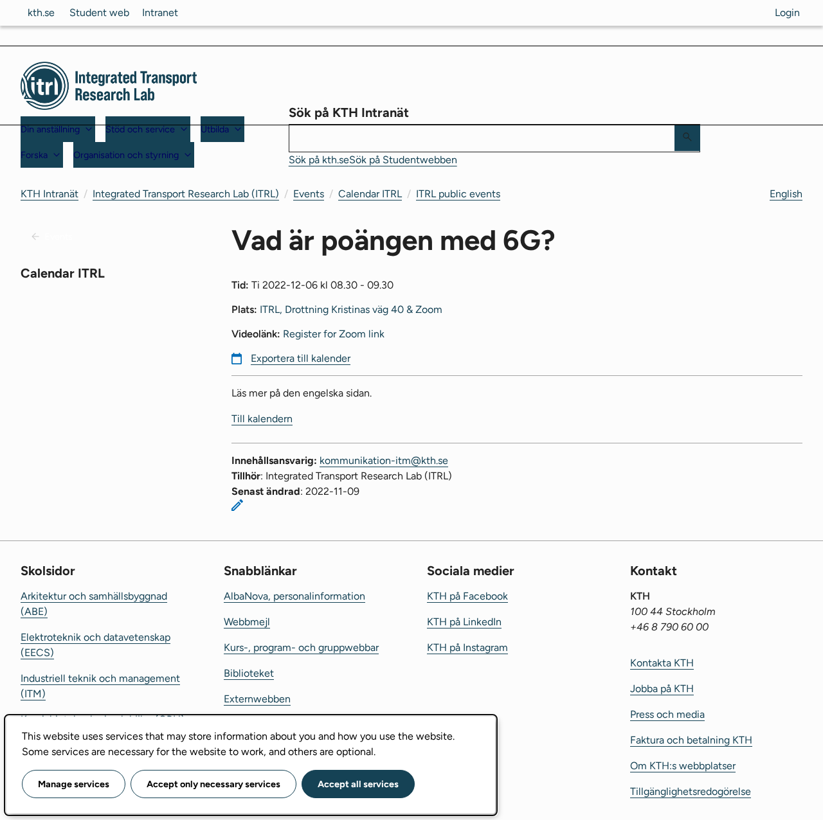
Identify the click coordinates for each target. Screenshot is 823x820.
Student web (99, 12)
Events (308, 194)
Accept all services (358, 784)
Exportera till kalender (300, 358)
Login (787, 12)
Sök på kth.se (319, 160)
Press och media (667, 714)
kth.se (41, 12)
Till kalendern (262, 419)
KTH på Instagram (467, 647)
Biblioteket (249, 673)
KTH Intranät (49, 194)
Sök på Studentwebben (403, 160)
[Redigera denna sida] (237, 505)
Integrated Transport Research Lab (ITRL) (186, 194)
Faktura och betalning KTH (691, 740)
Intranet (160, 12)
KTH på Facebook (467, 596)
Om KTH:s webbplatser (683, 766)
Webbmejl (247, 622)
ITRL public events (458, 194)
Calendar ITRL (370, 194)
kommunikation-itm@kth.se (384, 460)
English (786, 194)
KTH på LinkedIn (464, 622)
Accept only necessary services (213, 784)
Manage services (73, 784)
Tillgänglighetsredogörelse (690, 791)
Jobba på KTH (662, 688)
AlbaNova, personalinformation (294, 596)
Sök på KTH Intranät (349, 112)
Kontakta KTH (662, 663)
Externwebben (257, 699)
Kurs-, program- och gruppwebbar (301, 647)
